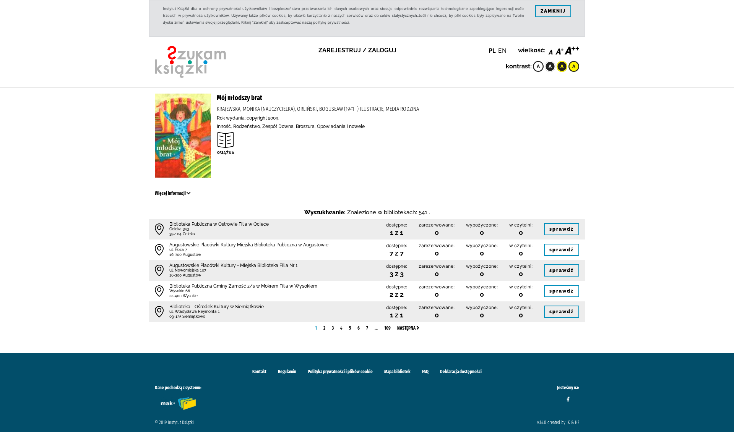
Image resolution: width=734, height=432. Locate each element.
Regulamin (287, 371)
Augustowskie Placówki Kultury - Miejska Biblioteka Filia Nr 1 (233, 265)
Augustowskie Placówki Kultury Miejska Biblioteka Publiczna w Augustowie (248, 245)
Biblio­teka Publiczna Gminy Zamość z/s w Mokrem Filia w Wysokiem (243, 286)
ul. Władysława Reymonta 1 (194, 311)
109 (387, 328)
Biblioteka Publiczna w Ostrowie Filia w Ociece (219, 224)
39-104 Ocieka (182, 234)
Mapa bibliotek (397, 371)
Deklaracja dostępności (461, 371)
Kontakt (259, 371)
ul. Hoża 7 (178, 250)
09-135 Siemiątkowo (187, 316)
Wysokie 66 (179, 291)
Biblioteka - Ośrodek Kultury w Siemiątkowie (216, 306)
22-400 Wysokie (183, 296)
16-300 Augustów (185, 254)
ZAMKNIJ (553, 11)
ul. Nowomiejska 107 (187, 270)
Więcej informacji (171, 193)
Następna (406, 328)
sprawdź (561, 229)
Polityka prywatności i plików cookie (340, 371)
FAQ (425, 371)
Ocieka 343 (179, 229)
